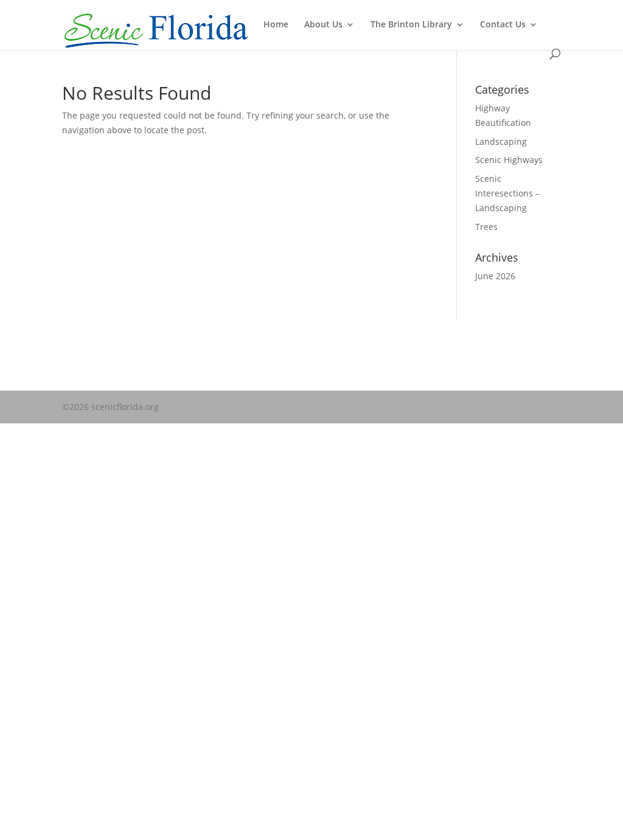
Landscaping (501, 141)
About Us (323, 25)
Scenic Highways (509, 159)
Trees (486, 226)
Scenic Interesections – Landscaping (507, 193)
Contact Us (503, 25)
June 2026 (495, 276)
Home (275, 25)
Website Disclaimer (101, 355)
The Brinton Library (411, 25)
